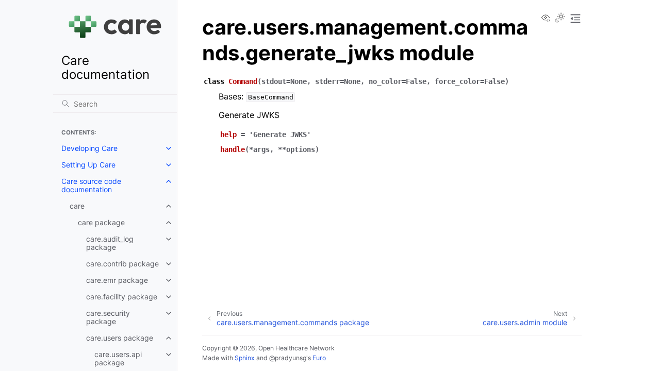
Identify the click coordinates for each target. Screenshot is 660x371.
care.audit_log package (110, 242)
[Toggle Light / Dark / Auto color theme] (560, 18)
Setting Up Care (88, 164)
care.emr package (117, 280)
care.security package (108, 317)
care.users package (119, 337)
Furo (319, 358)
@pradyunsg (287, 358)
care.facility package (121, 296)
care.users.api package (118, 358)
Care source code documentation (91, 185)
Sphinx (245, 358)
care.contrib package (122, 263)
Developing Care (89, 148)
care (77, 205)
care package (101, 222)
